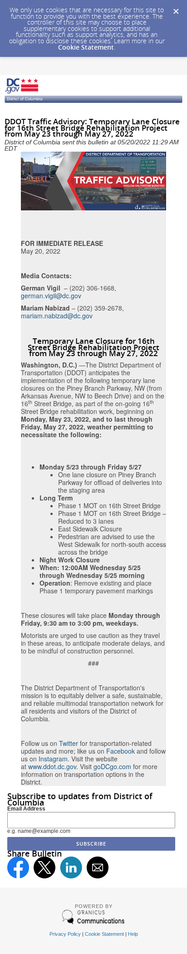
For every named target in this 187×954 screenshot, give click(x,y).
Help (133, 934)
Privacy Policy (65, 934)
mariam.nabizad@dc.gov (57, 315)
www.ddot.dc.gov (52, 766)
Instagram (53, 758)
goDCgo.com (112, 766)
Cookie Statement (86, 47)
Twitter (68, 743)
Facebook (120, 750)
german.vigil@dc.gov (51, 295)
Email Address (26, 809)
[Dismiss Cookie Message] (175, 8)
